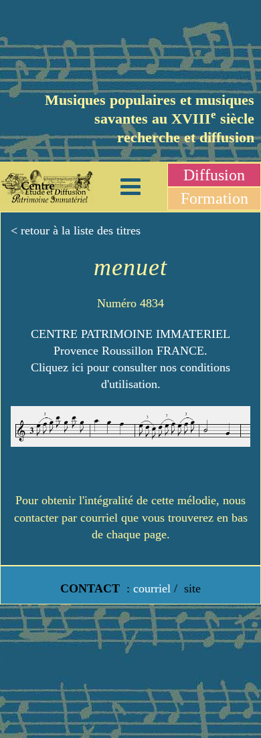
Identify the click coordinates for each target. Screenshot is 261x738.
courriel (152, 588)
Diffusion (214, 175)
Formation (214, 198)
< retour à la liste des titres (76, 230)
